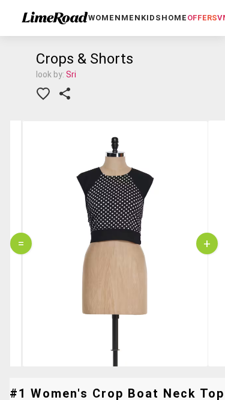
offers (202, 17)
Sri (71, 74)
